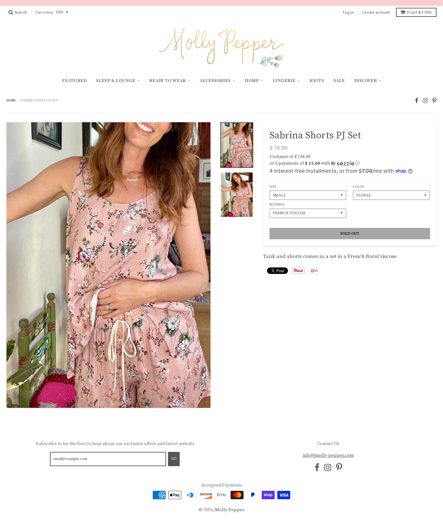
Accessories (215, 81)
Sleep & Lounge (115, 81)
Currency (44, 12)
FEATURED (74, 81)
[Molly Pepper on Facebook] (416, 101)
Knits (316, 81)
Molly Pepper (229, 510)
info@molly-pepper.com (328, 455)
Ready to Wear (167, 81)
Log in (348, 12)
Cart (419, 12)
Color (358, 187)
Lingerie (284, 81)
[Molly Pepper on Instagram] (425, 101)
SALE (339, 81)
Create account (376, 12)
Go (173, 458)
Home (252, 81)
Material (277, 204)
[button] (349, 163)
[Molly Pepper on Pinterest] (434, 101)
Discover (365, 81)
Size (272, 187)
